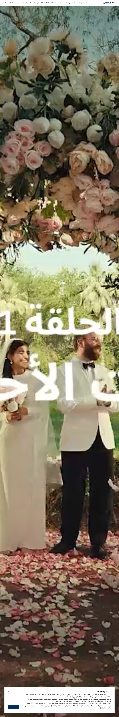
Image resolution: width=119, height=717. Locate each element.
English (12, 3)
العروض (60, 3)
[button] (8, 692)
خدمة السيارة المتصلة (48, 3)
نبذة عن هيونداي (71, 3)
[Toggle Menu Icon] (5, 3)
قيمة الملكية (34, 3)
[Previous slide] (5, 358)
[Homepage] (109, 3)
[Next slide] (113, 358)
